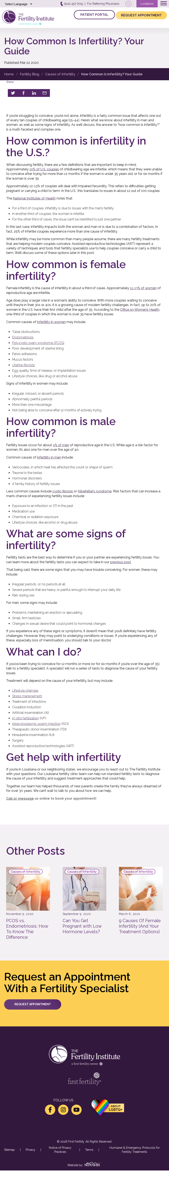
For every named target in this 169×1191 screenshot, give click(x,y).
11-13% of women (143, 288)
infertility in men (49, 457)
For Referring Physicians (103, 3)
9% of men (61, 445)
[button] (32, 1004)
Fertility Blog (29, 74)
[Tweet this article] (13, 93)
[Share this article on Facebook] (23, 93)
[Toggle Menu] (163, 3)
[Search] (128, 4)
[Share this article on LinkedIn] (34, 93)
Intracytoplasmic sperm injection (36, 724)
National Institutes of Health (34, 198)
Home (9, 74)
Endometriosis (23, 337)
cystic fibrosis (62, 491)
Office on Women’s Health (139, 310)
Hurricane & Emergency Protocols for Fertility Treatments (134, 1149)
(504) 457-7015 (73, 3)
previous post (120, 562)
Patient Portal (94, 15)
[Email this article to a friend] (44, 93)
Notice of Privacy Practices (60, 1149)
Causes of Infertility (60, 74)
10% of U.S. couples (44, 169)
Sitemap (9, 1149)
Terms (89, 1149)
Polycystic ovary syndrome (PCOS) (38, 343)
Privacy (30, 1149)
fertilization (25, 718)
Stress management (27, 696)
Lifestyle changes (25, 690)
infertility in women (51, 322)
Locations (147, 3)
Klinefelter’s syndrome (94, 491)
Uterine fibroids (23, 365)
